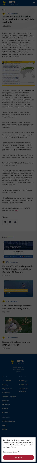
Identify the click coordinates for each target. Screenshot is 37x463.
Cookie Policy (10, 447)
